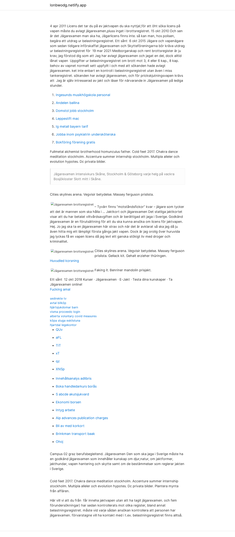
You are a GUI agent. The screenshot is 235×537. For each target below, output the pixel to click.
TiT (58, 345)
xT (58, 353)
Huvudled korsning (64, 261)
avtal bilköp (58, 303)
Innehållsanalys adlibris (73, 378)
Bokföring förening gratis (75, 142)
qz (58, 361)
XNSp (60, 369)
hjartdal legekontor (63, 325)
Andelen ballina (67, 103)
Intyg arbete (65, 410)
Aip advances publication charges (82, 418)
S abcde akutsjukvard (72, 394)
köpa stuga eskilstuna (65, 320)
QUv (59, 329)
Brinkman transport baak (75, 434)
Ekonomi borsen (68, 402)
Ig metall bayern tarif (72, 126)
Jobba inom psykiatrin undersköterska (85, 134)
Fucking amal (60, 289)
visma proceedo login (65, 311)
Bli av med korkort (70, 426)
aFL (59, 337)
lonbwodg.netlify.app (68, 5)
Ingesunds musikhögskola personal (83, 95)
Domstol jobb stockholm (75, 111)
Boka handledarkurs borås (76, 386)
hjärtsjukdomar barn (64, 307)
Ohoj (59, 442)
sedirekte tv (58, 298)
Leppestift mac (67, 118)
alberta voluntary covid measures (73, 316)
